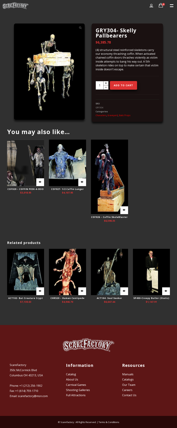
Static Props (124, 115)
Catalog (71, 374)
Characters (101, 115)
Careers (127, 390)
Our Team (128, 385)
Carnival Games (76, 385)
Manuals (127, 374)
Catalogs (128, 379)
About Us (72, 379)
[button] (80, 27)
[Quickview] (40, 182)
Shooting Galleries (78, 390)
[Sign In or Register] (151, 5)
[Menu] (171, 5)
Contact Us (129, 395)
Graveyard (112, 115)
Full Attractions (76, 395)
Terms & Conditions (109, 422)
